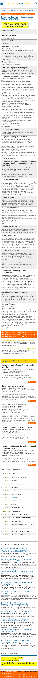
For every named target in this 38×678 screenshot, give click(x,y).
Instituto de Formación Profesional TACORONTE (18, 340)
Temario (31, 382)
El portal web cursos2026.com (11, 676)
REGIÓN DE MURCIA (13, 507)
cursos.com (18, 3)
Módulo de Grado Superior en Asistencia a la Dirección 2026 (16, 583)
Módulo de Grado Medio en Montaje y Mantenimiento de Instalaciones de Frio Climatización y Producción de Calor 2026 (15, 550)
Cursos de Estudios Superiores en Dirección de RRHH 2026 (15, 406)
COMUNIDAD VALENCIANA (15, 484)
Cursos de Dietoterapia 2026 (13, 386)
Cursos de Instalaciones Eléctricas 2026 (17, 427)
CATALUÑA (10, 474)
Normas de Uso (6, 673)
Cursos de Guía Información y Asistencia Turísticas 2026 (18, 366)
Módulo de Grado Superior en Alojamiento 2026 (17, 611)
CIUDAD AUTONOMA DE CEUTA (16, 531)
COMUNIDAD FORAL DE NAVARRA (17, 518)
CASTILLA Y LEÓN (12, 494)
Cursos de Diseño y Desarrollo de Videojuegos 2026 (17, 664)
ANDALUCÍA (10, 480)
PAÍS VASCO (10, 487)
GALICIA (9, 491)
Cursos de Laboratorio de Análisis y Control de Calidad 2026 (19, 447)
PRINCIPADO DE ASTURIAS (15, 514)
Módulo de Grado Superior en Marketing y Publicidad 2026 (15, 592)
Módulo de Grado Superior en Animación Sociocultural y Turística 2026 (15, 641)
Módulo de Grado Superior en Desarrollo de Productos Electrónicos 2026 (16, 560)
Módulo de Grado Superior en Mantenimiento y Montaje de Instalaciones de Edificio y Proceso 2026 (17, 571)
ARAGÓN (9, 504)
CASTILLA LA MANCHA (13, 501)
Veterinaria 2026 (6, 658)
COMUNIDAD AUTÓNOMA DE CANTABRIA (18, 524)
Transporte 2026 (17, 658)
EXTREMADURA (12, 521)
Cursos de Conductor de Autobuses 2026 (24, 10)
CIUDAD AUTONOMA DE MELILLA (16, 535)
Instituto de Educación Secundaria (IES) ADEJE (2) (19, 349)
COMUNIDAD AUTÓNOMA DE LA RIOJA (18, 528)
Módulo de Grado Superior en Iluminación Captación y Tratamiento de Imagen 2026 (15, 603)
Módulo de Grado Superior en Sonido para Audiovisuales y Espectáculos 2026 (15, 620)
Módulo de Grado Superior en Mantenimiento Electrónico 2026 (16, 630)
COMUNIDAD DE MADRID (14, 477)
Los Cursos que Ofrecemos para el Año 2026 (16, 674)
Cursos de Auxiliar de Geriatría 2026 (10, 660)
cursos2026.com (11, 671)
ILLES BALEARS (11, 511)
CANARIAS (10, 497)
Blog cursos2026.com (29, 676)
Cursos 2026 (5, 10)
